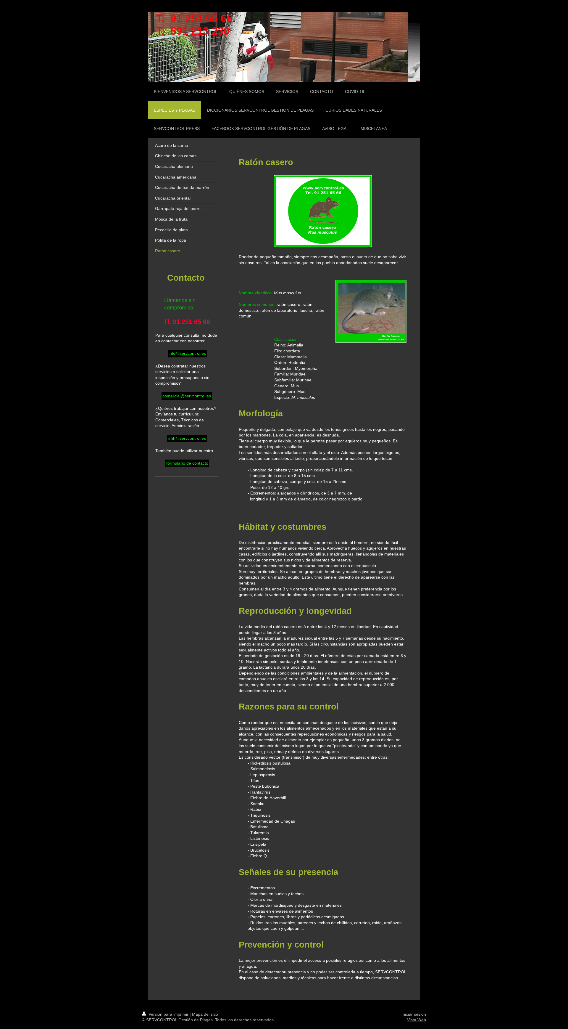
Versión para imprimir (168, 1014)
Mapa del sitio (205, 1014)
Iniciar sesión (413, 1014)
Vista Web (416, 1019)
